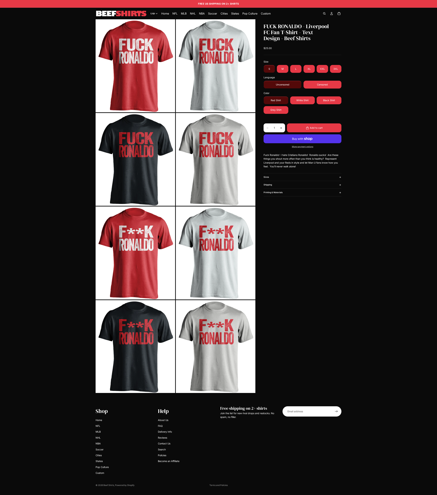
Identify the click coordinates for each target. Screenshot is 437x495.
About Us (163, 420)
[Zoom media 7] (135, 346)
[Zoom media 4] (215, 159)
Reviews (162, 437)
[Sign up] (336, 411)
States (99, 461)
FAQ (160, 425)
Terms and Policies (218, 485)
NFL (98, 425)
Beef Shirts (108, 485)
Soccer (99, 449)
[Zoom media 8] (215, 346)
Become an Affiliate (168, 461)
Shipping (268, 185)
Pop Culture (102, 467)
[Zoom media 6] (215, 252)
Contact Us (164, 443)
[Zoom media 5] (135, 252)
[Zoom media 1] (135, 65)
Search (162, 449)
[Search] (324, 13)
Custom (100, 472)
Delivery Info (165, 431)
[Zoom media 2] (215, 65)
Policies (162, 455)
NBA (98, 443)
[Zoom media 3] (135, 159)
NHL (98, 437)
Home (99, 420)
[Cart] (339, 13)
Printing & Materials (273, 192)
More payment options (302, 147)
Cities (99, 455)
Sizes (266, 177)
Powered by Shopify (125, 485)
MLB (98, 431)
